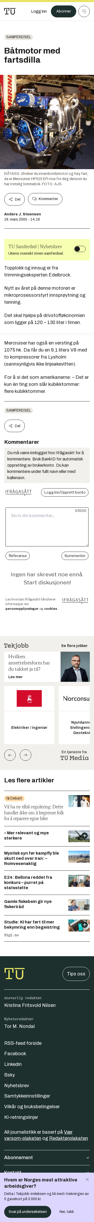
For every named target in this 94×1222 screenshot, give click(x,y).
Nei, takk (67, 1212)
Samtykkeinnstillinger (27, 1096)
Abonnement (18, 1157)
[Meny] (84, 11)
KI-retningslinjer (21, 1117)
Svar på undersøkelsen (28, 1212)
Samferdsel (18, 37)
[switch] (80, 249)
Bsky (9, 1075)
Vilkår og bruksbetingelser (32, 1106)
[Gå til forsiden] (10, 11)
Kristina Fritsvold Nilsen (30, 1005)
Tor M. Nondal (19, 1026)
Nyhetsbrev (16, 1085)
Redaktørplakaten (68, 1138)
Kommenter (48, 199)
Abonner (63, 11)
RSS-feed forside (23, 1043)
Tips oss (76, 973)
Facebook (15, 1053)
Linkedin (13, 1064)
